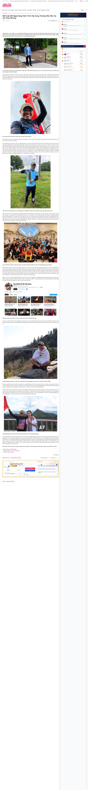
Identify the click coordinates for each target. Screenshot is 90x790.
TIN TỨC (6, 10)
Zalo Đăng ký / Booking (17, 457)
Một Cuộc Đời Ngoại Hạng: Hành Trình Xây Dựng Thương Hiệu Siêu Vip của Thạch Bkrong (29, 17)
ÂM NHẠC (20, 10)
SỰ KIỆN (16, 10)
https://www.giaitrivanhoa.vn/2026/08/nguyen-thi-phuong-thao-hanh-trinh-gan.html (47, 465)
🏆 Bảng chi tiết (40, 461)
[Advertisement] (51, 5)
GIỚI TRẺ (34, 10)
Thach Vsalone (11, 452)
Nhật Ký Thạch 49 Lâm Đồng (13, 450)
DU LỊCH (38, 10)
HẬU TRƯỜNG (11, 10)
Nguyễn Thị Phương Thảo (16, 464)
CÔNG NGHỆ (43, 10)
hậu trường (4, 13)
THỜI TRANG (29, 10)
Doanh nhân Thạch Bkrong (10, 481)
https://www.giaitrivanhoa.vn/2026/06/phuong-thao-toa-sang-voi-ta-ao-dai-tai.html (47, 468)
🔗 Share (30, 470)
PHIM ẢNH (24, 10)
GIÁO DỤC (47, 10)
